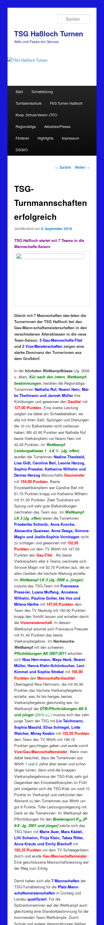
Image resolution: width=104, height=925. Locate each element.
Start (19, 91)
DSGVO (22, 149)
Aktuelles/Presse (57, 126)
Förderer (22, 138)
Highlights (45, 138)
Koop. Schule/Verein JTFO (36, 114)
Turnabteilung (42, 91)
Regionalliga (26, 126)
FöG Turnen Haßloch (66, 103)
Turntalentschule (29, 103)
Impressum (70, 138)
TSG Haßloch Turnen (48, 33)
